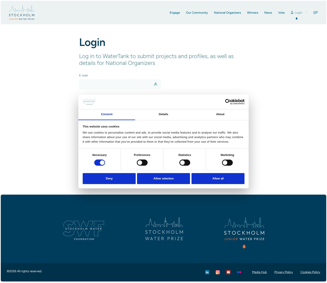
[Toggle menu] (315, 12)
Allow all (218, 178)
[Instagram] (218, 272)
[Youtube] (228, 272)
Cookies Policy (310, 272)
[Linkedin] (207, 272)
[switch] (142, 163)
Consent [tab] (107, 114)
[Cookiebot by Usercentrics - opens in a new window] (227, 102)
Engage (175, 12)
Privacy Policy (283, 272)
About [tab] (220, 114)
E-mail (83, 75)
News (268, 12)
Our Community (197, 12)
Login (298, 12)
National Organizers (227, 12)
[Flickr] (239, 272)
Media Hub (259, 272)
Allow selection (163, 178)
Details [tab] (163, 114)
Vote (281, 12)
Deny (109, 178)
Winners (252, 12)
